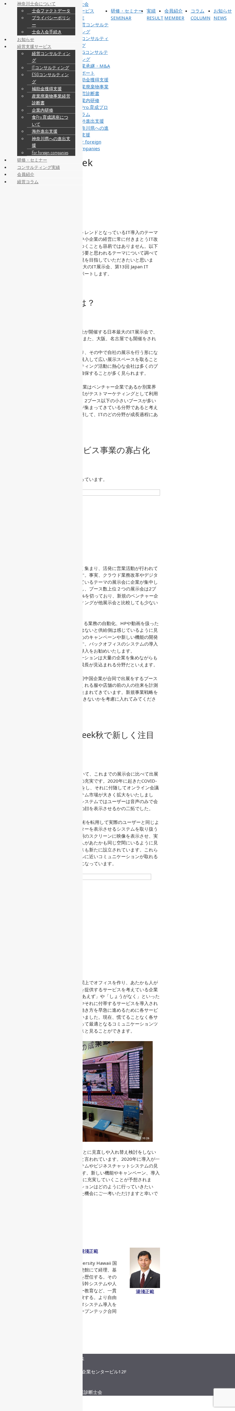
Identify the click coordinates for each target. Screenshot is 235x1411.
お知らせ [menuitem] (25, 39)
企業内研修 (87, 100)
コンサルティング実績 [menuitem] (38, 167)
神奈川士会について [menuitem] (36, 3)
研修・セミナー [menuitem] (32, 159)
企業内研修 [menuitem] (42, 110)
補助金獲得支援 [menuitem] (47, 88)
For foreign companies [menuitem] (50, 152)
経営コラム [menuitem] (28, 181)
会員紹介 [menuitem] (25, 174)
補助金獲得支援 (92, 79)
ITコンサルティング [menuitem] (50, 67)
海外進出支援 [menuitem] (45, 131)
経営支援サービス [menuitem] (34, 46)
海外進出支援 (90, 121)
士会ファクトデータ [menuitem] (51, 10)
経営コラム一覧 (85, 1350)
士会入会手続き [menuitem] (47, 31)
